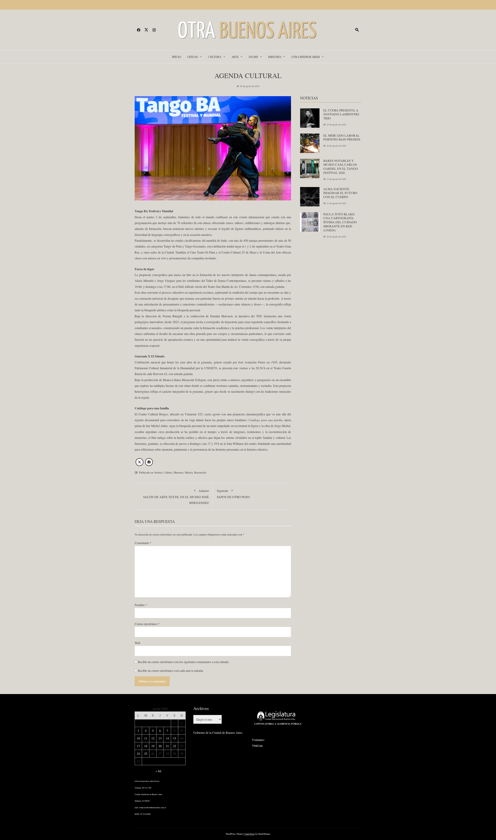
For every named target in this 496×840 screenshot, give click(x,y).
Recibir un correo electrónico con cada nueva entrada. (171, 670)
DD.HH (253, 57)
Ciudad (192, 57)
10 (138, 738)
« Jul (158, 771)
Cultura (214, 57)
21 (167, 746)
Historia (274, 57)
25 (145, 753)
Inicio (176, 57)
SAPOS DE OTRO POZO (233, 494)
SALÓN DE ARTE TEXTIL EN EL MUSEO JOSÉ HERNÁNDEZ (176, 497)
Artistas (158, 472)
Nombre (141, 605)
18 (145, 746)
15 (174, 738)
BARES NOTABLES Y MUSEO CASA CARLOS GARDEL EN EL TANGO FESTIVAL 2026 (340, 167)
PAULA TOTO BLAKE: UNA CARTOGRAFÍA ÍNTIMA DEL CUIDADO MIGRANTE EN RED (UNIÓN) (340, 222)
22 (174, 746)
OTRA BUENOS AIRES (305, 57)
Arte (235, 57)
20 (160, 746)
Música (189, 472)
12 (152, 738)
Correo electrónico (147, 624)
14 (167, 738)
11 (145, 738)
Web (137, 643)
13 (160, 738)
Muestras (178, 472)
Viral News (249, 833)
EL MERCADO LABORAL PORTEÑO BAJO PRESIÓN (341, 137)
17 (138, 746)
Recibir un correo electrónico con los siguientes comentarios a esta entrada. (183, 662)
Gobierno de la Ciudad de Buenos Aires (217, 732)
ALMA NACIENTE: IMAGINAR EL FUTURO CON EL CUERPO (340, 193)
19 (152, 746)
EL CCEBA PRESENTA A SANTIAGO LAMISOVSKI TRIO (341, 114)
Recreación (200, 472)
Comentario (143, 543)
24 (138, 753)
